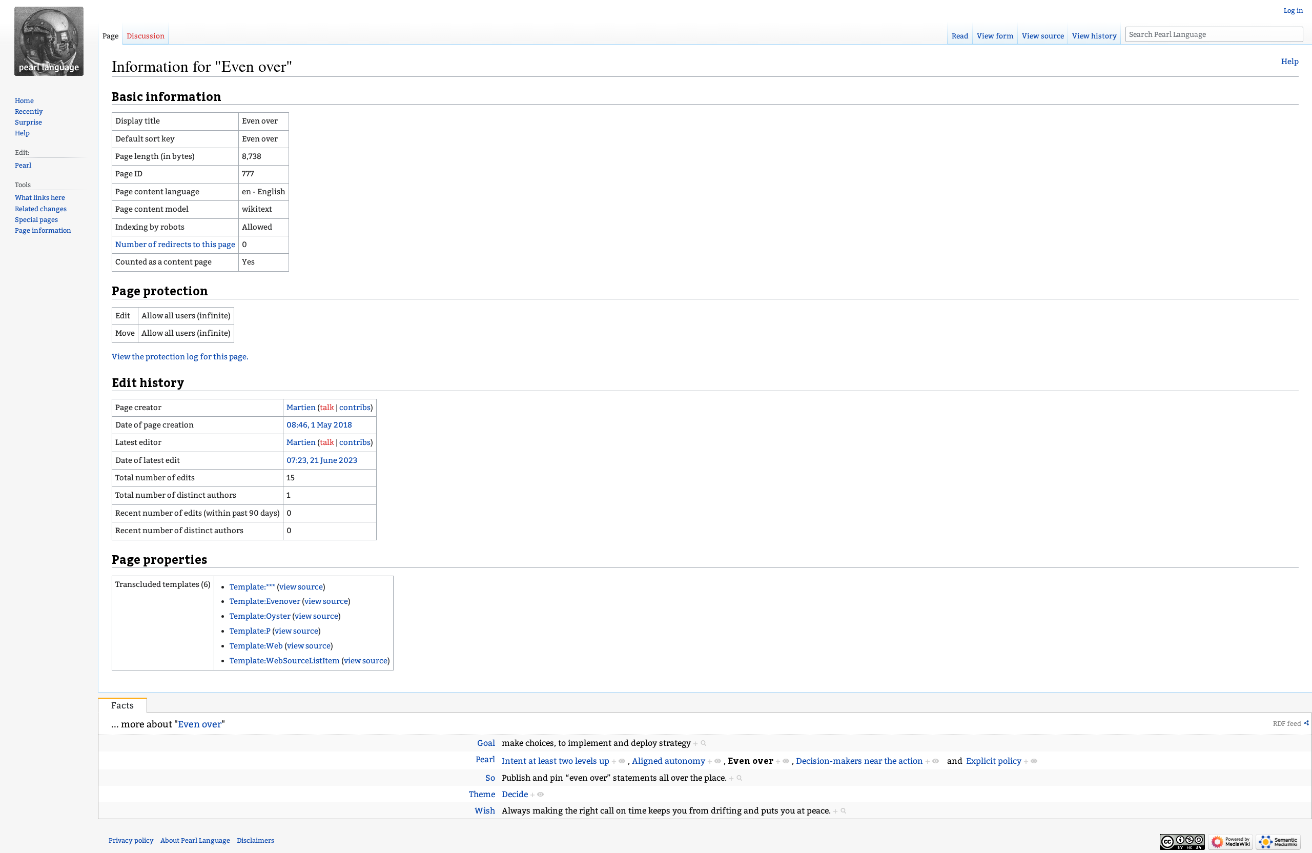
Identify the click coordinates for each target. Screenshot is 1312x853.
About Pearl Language (195, 840)
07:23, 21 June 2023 (321, 460)
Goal (486, 743)
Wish (485, 811)
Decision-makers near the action (859, 761)
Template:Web (256, 646)
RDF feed (1287, 723)
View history (1094, 36)
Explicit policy (993, 761)
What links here (40, 197)
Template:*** (252, 587)
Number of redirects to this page (175, 244)
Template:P (250, 631)
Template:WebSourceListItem (285, 660)
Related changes (41, 209)
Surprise (28, 122)
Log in (1293, 10)
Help (1290, 61)
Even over (199, 724)
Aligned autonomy (668, 761)
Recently (29, 111)
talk (327, 407)
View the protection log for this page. (180, 356)
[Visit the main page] (49, 41)
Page (110, 36)
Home (24, 101)
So (490, 778)
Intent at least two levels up (555, 761)
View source (1043, 36)
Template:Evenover (265, 601)
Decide (515, 794)
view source (301, 587)
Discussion (146, 36)
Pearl (485, 759)
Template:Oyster (260, 616)
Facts (122, 705)
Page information (43, 230)
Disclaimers (255, 840)
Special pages (36, 220)
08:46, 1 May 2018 (319, 425)
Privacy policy (131, 840)
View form (995, 36)
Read (960, 36)
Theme (482, 794)
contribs (355, 407)
